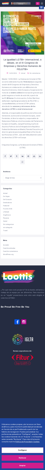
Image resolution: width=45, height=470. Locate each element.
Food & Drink (7, 209)
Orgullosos (7, 215)
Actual (23, 73)
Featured (6, 206)
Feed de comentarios (10, 251)
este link (26, 95)
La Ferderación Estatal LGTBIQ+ (30, 145)
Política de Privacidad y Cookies (27, 442)
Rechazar (22, 458)
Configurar (22, 450)
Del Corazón (7, 199)
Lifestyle (6, 212)
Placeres (6, 218)
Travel (5, 230)
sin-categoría (7, 227)
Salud (5, 221)
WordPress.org (8, 254)
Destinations (7, 202)
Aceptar (22, 465)
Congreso (13, 145)
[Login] (38, 3)
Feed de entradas (9, 248)
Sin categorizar (8, 224)
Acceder (6, 245)
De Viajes (6, 196)
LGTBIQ (22, 148)
